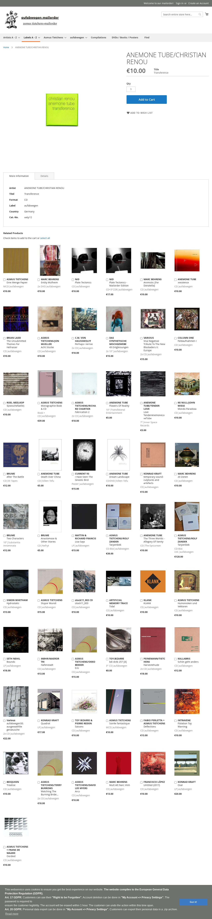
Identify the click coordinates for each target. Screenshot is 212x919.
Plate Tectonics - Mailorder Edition (119, 282)
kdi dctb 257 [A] (118, 660)
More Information (19, 176)
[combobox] (182, 14)
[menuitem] (10, 37)
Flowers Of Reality (119, 404)
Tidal (118, 603)
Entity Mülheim (50, 281)
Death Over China (51, 475)
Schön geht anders (188, 660)
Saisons (83, 723)
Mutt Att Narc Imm (119, 783)
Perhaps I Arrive (84, 341)
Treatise (13, 783)
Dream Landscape (119, 475)
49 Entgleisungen (119, 342)
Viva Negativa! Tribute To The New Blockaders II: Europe (154, 344)
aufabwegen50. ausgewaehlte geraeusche (15, 725)
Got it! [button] (193, 902)
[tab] (19, 176)
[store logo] (31, 19)
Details (44, 176)
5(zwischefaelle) (15, 404)
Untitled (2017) (154, 783)
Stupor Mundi (51, 602)
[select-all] (45, 238)
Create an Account (198, 3)
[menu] (106, 38)
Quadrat (50, 722)
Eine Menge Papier (17, 281)
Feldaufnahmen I (187, 339)
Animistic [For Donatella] (153, 282)
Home (6, 47)
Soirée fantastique (120, 722)
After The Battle (15, 475)
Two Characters (15, 537)
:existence (187, 281)
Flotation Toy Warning (185, 723)
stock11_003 (84, 602)
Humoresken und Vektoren (188, 603)
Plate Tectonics (83, 281)
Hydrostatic (17, 602)
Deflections (154, 723)
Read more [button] (11, 913)
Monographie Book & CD (51, 405)
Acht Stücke (50, 342)
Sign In (180, 3)
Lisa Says (85, 538)
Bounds (13, 660)
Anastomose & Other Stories (49, 538)
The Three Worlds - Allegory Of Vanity (154, 538)
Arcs (85, 786)
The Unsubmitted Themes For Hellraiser (16, 342)
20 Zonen (187, 475)
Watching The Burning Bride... (51, 788)
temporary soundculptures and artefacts (154, 478)
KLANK (147, 602)
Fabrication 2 (85, 407)
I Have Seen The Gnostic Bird (84, 476)
